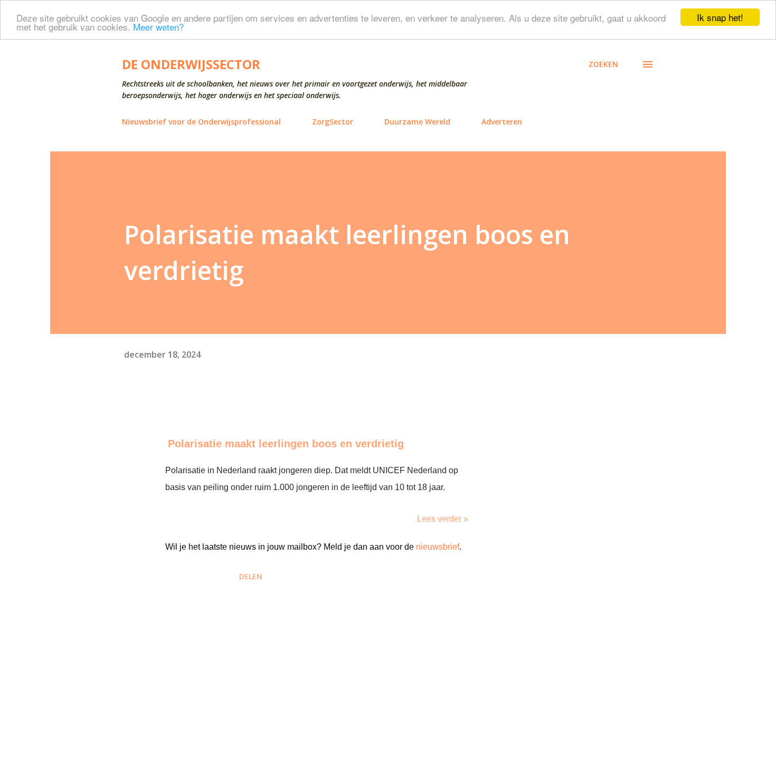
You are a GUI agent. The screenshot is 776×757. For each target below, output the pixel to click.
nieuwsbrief (437, 546)
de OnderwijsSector (191, 64)
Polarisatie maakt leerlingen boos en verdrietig (286, 443)
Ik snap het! (720, 17)
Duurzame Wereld (417, 122)
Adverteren (501, 122)
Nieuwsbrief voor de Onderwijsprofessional (201, 122)
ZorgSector (332, 122)
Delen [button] (250, 576)
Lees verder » (442, 518)
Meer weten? (158, 26)
